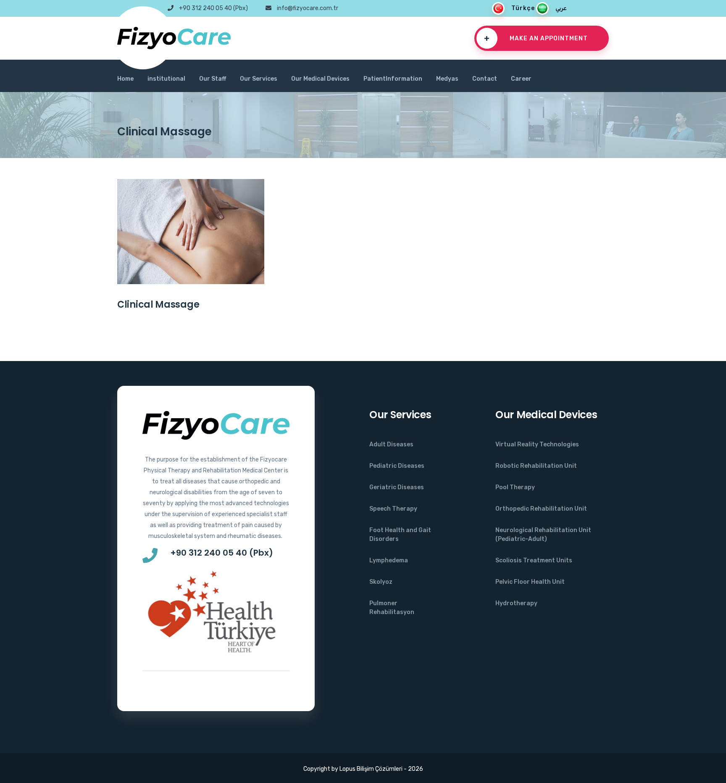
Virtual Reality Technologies (537, 444)
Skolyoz (380, 581)
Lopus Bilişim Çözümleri (370, 768)
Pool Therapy (515, 487)
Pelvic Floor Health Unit (530, 581)
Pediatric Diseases (396, 465)
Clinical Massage (158, 304)
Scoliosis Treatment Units (533, 560)
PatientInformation (392, 78)
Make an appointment (536, 38)
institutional (166, 78)
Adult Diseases (391, 444)
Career (521, 78)
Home (125, 78)
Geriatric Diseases (396, 487)
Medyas (447, 78)
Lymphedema (388, 560)
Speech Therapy (393, 508)
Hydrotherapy (516, 603)
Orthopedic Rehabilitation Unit (541, 508)
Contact (484, 78)
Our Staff (212, 78)
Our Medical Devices (320, 78)
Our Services (258, 78)
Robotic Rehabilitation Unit (536, 465)
